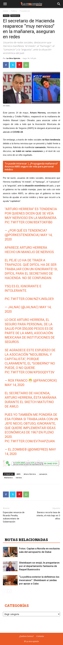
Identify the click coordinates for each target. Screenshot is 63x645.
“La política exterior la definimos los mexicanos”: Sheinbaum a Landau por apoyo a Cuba (39, 580)
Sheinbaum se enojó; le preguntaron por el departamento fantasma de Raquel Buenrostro (39, 566)
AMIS (19, 474)
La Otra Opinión (13, 58)
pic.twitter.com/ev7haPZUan (30, 441)
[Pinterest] (19, 65)
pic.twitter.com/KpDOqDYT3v (29, 372)
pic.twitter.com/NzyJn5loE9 (29, 299)
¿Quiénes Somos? (26, 636)
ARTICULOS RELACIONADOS (31, 533)
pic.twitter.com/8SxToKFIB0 (28, 222)
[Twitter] (13, 65)
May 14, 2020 (14, 385)
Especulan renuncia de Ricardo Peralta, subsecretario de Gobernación (13, 517)
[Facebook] (6, 65)
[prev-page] (5, 591)
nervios (19, 477)
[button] (5, 4)
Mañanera (8, 477)
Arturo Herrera (30, 474)
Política (14, 11)
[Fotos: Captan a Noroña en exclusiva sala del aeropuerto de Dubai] (10, 552)
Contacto (40, 636)
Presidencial (25, 11)
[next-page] (9, 591)
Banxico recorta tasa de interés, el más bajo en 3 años (48, 515)
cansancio (43, 474)
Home (5, 11)
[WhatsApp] (26, 65)
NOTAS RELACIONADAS (26, 539)
